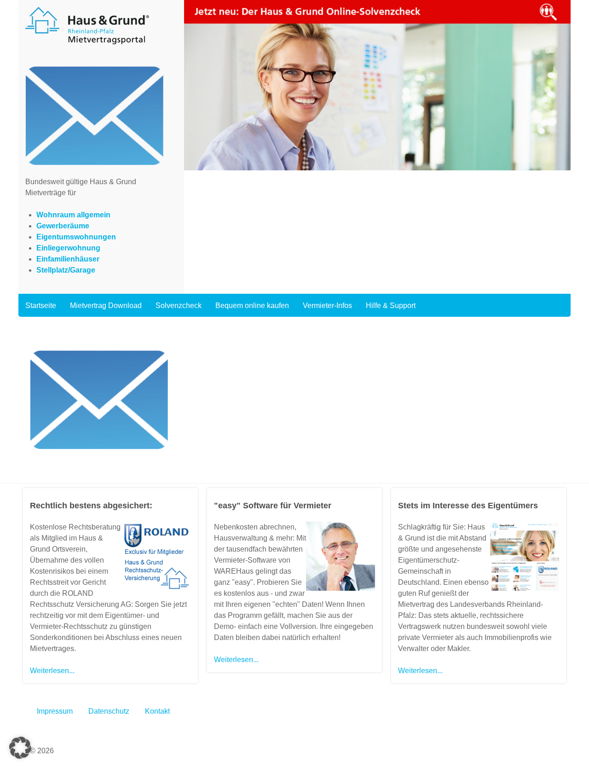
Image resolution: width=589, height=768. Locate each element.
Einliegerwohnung (68, 248)
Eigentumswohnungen (76, 237)
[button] (20, 747)
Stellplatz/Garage (65, 270)
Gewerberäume (62, 226)
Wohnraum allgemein (73, 215)
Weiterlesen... (52, 671)
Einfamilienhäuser (67, 259)
